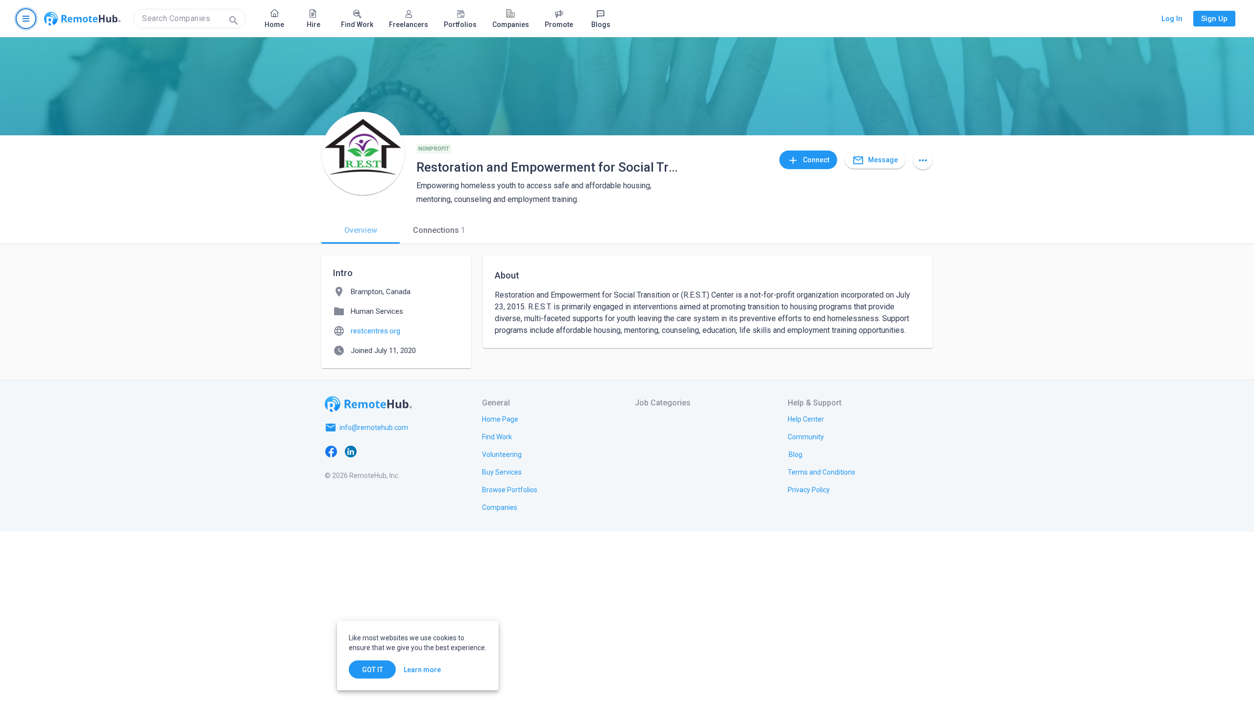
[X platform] (370, 451)
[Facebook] (331, 451)
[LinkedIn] (351, 451)
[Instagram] (390, 451)
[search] (189, 18)
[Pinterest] (409, 451)
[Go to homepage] (82, 18)
